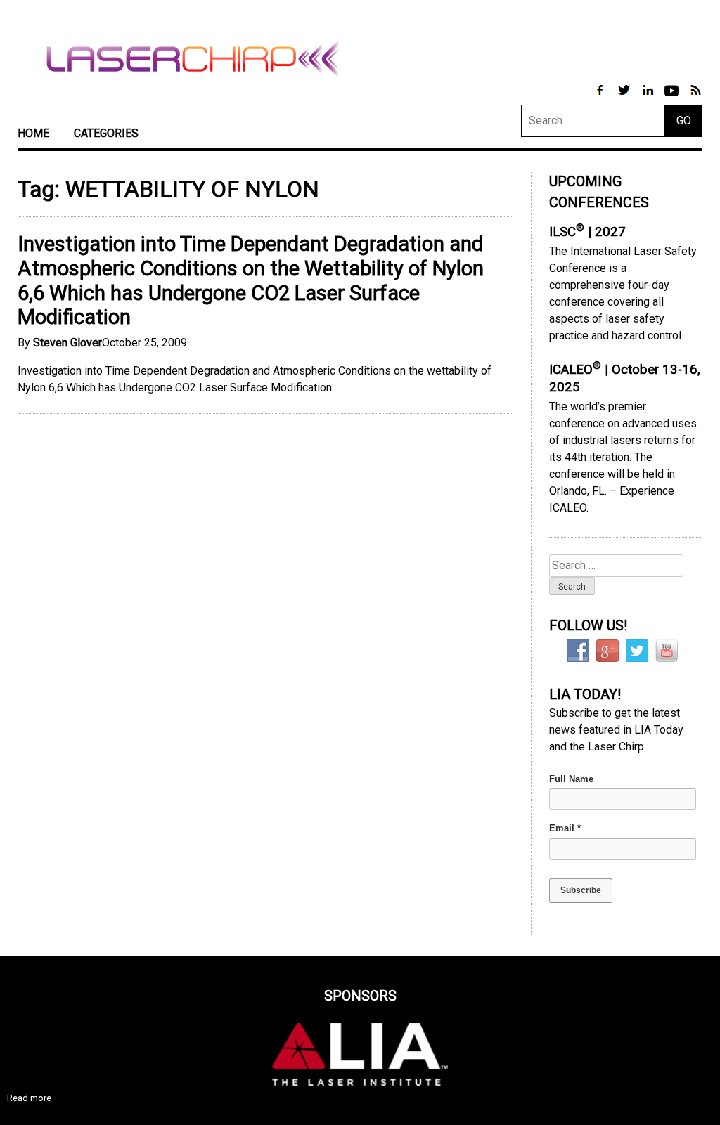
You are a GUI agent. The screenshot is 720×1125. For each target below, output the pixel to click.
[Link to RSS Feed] (695, 97)
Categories (106, 133)
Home (33, 133)
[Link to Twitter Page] (625, 97)
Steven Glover (67, 342)
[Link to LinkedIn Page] (649, 97)
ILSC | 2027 (587, 232)
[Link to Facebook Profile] (601, 97)
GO (683, 120)
